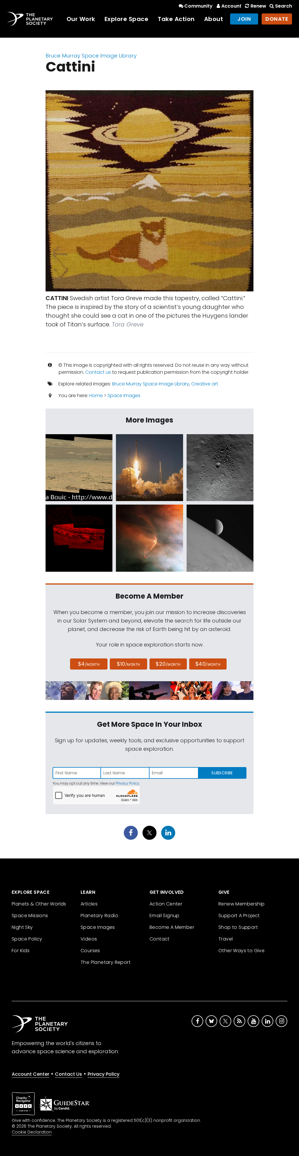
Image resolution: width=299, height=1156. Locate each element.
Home (96, 395)
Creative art (204, 383)
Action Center (166, 904)
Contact (160, 939)
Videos (89, 939)
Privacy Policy (127, 783)
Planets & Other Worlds (39, 904)
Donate (276, 18)
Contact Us (68, 1074)
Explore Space (127, 19)
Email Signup (165, 915)
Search (283, 6)
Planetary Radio (99, 915)
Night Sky (22, 927)
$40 (207, 663)
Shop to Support (238, 927)
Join (244, 18)
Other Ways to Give (241, 950)
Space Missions (30, 915)
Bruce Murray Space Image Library (91, 55)
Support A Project (239, 915)
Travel (225, 939)
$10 (128, 663)
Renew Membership (241, 904)
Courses (90, 950)
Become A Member (172, 927)
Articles (89, 904)
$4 (89, 663)
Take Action (176, 19)
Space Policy (27, 939)
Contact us (98, 372)
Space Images (123, 395)
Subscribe (222, 773)
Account (231, 6)
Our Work (81, 19)
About (213, 19)
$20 (168, 663)
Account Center (30, 1074)
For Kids (20, 950)
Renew (258, 6)
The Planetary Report (106, 962)
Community (198, 6)
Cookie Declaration (32, 1132)
